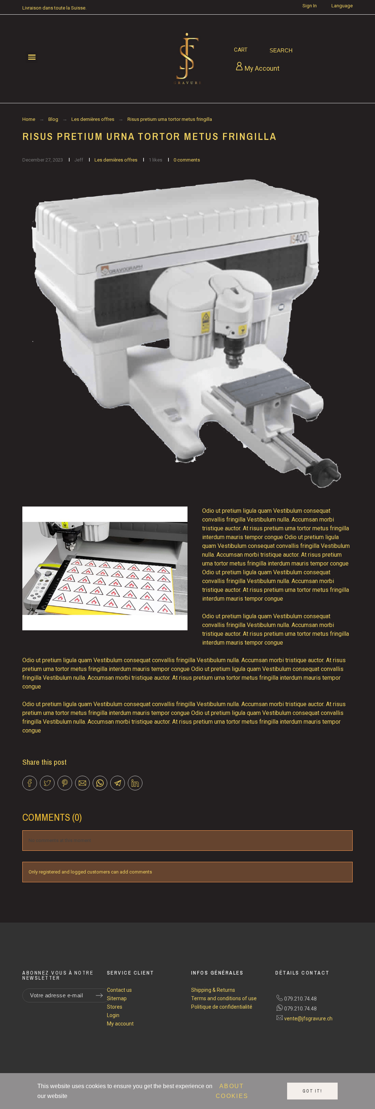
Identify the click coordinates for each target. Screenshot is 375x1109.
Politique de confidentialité (221, 1007)
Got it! (312, 1091)
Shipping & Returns (213, 990)
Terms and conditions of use (224, 998)
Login (113, 1015)
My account (120, 1024)
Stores (114, 1007)
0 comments (187, 160)
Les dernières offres (116, 160)
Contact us (119, 990)
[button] (32, 57)
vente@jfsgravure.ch (308, 1018)
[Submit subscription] (99, 995)
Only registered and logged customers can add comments (90, 872)
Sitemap (117, 998)
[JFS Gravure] (187, 59)
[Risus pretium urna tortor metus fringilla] (187, 334)
